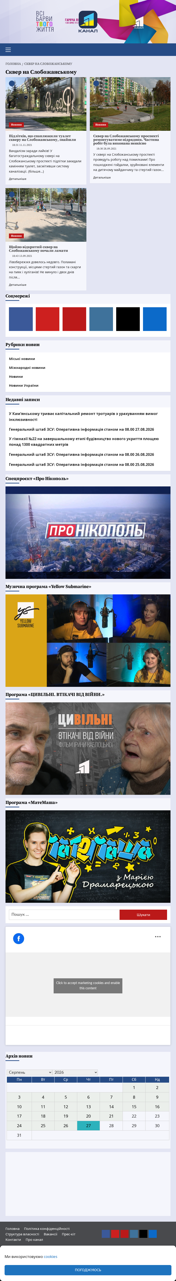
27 (88, 1125)
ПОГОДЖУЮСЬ (88, 1270)
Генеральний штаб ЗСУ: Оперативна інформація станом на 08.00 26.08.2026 (81, 454)
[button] (10, 49)
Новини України (23, 385)
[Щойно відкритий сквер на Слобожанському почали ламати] (46, 215)
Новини (16, 124)
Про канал (34, 1239)
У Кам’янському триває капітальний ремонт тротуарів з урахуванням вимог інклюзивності (83, 416)
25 (43, 1125)
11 (43, 1106)
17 (19, 1116)
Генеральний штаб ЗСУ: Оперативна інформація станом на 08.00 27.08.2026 (81, 429)
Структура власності (22, 1234)
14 (111, 1106)
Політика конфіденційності (47, 1228)
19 (65, 1116)
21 (111, 1116)
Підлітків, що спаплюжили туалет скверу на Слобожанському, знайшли (42, 138)
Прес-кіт (68, 1234)
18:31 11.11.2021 (22, 145)
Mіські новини (22, 358)
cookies (50, 1256)
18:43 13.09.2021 (22, 256)
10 (19, 1106)
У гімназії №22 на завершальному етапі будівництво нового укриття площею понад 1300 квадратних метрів (84, 441)
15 (134, 1106)
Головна (12, 1228)
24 (19, 1125)
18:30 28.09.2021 (106, 148)
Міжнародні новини (27, 367)
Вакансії (50, 1234)
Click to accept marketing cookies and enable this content (88, 986)
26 (65, 1125)
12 (65, 1106)
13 (88, 1106)
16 (157, 1106)
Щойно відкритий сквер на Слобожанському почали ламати (38, 249)
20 (88, 1116)
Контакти (13, 1239)
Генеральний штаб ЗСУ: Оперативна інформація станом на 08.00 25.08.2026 (81, 464)
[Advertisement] (88, 1184)
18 (43, 1116)
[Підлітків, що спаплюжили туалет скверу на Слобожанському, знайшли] (46, 104)
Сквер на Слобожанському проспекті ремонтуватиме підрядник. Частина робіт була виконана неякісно (126, 140)
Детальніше (17, 179)
